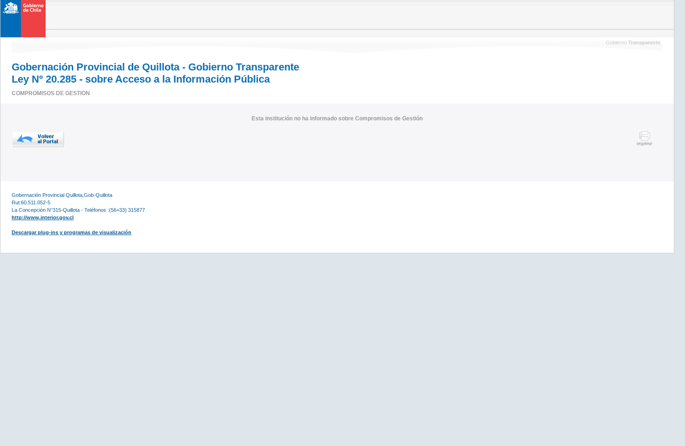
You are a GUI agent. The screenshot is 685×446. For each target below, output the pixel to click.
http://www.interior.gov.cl (43, 217)
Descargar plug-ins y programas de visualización (71, 232)
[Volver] (38, 139)
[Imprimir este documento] (644, 144)
